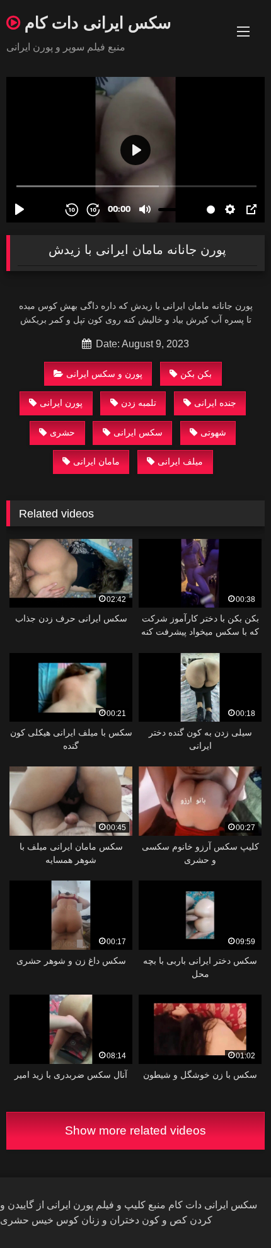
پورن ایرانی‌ (61, 403)
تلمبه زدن (138, 403)
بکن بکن (196, 374)
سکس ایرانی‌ (138, 432)
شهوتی (213, 432)
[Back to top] (232, 1210)
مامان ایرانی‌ (96, 461)
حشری (62, 432)
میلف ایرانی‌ (180, 461)
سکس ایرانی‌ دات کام (95, 22)
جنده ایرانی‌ (215, 403)
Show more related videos (135, 1130)
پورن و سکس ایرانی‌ (104, 374)
